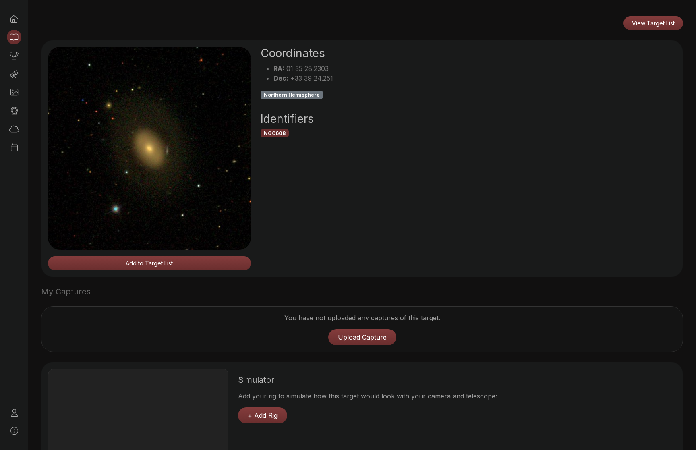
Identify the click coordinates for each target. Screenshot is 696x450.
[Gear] (14, 111)
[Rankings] (14, 55)
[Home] (14, 19)
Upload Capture (362, 337)
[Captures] (14, 92)
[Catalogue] (14, 37)
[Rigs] (14, 74)
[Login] (14, 413)
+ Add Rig (263, 415)
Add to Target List (149, 263)
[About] (14, 431)
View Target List (653, 23)
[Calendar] (14, 147)
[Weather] (14, 129)
